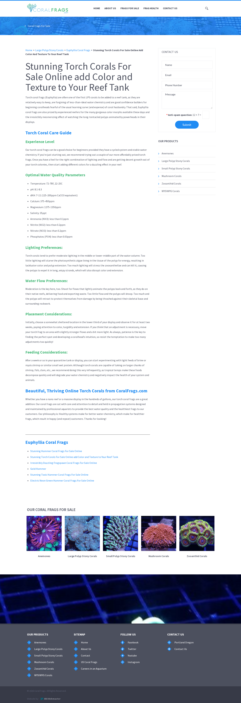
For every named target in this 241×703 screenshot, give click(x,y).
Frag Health (151, 8)
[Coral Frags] (47, 8)
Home (96, 8)
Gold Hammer (38, 468)
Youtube (132, 655)
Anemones (168, 153)
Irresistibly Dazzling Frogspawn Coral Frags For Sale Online (63, 462)
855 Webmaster (52, 698)
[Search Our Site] (207, 8)
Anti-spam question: (179, 114)
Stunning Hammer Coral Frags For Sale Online (56, 451)
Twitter (132, 649)
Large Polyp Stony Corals (49, 50)
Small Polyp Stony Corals (176, 168)
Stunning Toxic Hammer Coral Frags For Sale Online (59, 474)
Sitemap (79, 634)
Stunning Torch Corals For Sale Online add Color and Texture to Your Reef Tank (74, 457)
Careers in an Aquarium (94, 668)
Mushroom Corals (171, 176)
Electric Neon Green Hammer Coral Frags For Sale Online (62, 480)
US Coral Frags (89, 662)
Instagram (134, 662)
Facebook (133, 642)
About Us (110, 8)
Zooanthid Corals (171, 183)
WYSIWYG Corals (171, 191)
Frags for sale (129, 8)
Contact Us (170, 8)
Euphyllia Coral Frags (78, 50)
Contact (85, 655)
